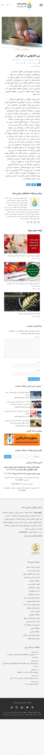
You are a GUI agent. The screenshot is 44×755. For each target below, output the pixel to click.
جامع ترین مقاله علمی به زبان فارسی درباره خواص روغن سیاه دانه (17, 421)
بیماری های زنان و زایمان (31, 635)
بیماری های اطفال (34, 638)
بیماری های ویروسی (33, 601)
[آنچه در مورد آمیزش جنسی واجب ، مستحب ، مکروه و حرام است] (35, 404)
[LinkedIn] (22, 707)
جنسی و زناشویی (34, 594)
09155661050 (23, 532)
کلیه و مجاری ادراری (33, 621)
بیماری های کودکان (32, 63)
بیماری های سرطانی (33, 608)
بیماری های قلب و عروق (32, 618)
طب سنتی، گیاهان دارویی (31, 574)
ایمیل (37, 370)
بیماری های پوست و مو (32, 597)
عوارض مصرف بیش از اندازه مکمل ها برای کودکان (23, 255)
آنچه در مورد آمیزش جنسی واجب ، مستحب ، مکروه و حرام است (17, 402)
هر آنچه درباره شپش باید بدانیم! (29, 313)
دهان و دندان (35, 611)
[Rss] (32, 707)
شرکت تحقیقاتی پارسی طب (30, 60)
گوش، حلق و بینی (34, 584)
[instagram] (16, 707)
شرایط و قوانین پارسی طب (33, 535)
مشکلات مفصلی (34, 580)
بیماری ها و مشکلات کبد (31, 625)
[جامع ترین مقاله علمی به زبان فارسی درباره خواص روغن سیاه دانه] (35, 423)
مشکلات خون (35, 628)
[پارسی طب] (24, 5)
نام (38, 362)
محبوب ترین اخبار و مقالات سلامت (28, 386)
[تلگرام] (11, 707)
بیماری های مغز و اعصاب (31, 604)
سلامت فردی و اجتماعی (32, 577)
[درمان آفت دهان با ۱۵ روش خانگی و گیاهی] (35, 414)
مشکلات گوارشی (34, 614)
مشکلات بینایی (35, 631)
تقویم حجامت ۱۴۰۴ (26, 484)
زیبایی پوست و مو (34, 570)
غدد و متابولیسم (34, 591)
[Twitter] (27, 707)
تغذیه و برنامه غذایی (33, 567)
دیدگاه (37, 337)
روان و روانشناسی (34, 587)
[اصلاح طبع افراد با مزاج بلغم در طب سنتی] (35, 395)
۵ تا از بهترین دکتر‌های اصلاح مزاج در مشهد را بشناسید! (22, 488)
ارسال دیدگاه (19, 63)
